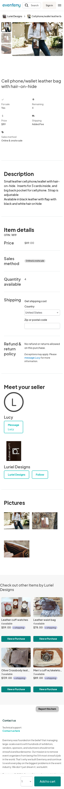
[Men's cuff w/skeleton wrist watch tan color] (48, 670)
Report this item (47, 708)
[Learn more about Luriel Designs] (14, 451)
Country (29, 306)
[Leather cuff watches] (16, 619)
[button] (31, 5)
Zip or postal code (35, 319)
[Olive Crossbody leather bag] (16, 670)
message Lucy (32, 357)
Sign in (49, 5)
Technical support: (12, 729)
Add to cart (47, 781)
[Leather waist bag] (48, 619)
